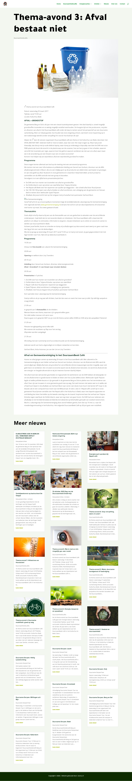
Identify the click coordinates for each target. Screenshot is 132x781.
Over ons (114, 4)
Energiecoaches (85, 4)
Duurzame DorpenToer (23, 663)
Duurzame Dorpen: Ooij (98, 669)
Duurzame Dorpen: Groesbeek (63, 684)
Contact (122, 4)
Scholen (96, 4)
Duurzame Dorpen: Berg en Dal (100, 698)
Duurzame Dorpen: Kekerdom (27, 735)
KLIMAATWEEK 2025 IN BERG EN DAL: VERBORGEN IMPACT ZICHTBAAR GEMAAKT (27, 436)
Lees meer (19, 461)
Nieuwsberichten (21, 441)
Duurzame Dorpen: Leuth (61, 649)
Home (59, 4)
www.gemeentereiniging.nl (50, 205)
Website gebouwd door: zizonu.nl (73, 776)
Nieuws (106, 4)
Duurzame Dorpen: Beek (61, 722)
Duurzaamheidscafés (70, 4)
